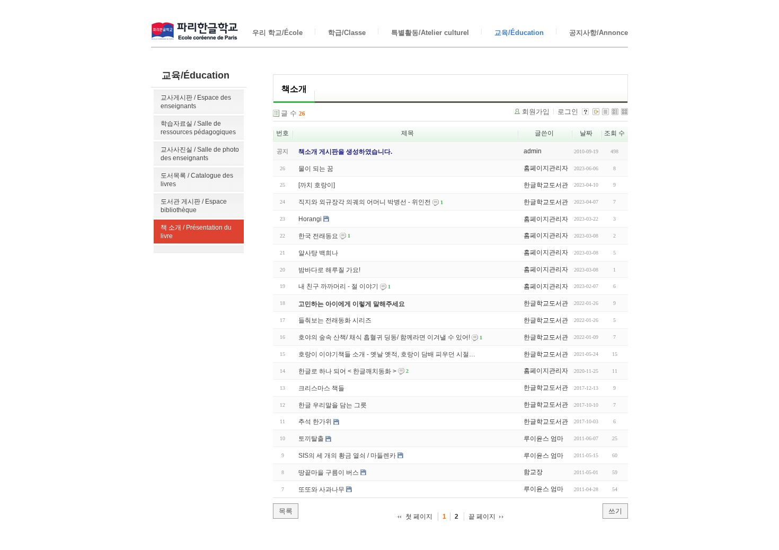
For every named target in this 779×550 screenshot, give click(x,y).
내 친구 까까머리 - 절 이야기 (338, 286)
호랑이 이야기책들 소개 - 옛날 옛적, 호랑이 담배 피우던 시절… (386, 354)
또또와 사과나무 (321, 489)
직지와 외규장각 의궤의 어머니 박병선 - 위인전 (364, 202)
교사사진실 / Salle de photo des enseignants (200, 154)
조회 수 (614, 133)
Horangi (310, 219)
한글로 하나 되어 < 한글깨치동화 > (347, 371)
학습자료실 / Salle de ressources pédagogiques (198, 128)
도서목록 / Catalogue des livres (197, 180)
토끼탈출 (311, 438)
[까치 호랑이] (316, 185)
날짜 (586, 133)
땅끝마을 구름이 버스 (328, 472)
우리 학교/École (277, 33)
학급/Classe (347, 33)
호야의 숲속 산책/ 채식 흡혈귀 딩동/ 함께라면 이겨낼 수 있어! (384, 337)
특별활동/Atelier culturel (430, 33)
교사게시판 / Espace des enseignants (196, 102)
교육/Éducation (519, 33)
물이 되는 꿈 (315, 168)
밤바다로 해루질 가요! (329, 269)
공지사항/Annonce (598, 33)
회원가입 (536, 112)
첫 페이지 (418, 516)
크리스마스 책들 (321, 388)
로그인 (567, 112)
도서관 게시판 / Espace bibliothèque (194, 206)
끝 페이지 (481, 516)
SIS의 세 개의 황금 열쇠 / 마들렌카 (347, 455)
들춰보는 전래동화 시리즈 (334, 320)
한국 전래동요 (318, 236)
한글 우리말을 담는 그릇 (332, 404)
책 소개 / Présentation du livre (196, 232)
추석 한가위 (315, 421)
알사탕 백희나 (318, 253)
